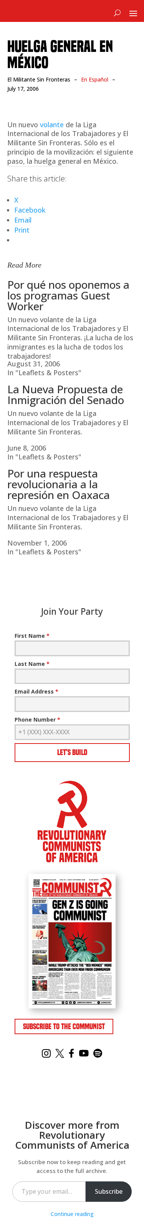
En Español (94, 79)
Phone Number (37, 719)
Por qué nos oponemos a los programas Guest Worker (68, 295)
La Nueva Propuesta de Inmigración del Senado (65, 394)
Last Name (32, 663)
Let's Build (72, 752)
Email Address (36, 691)
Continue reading (72, 1214)
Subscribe (108, 1191)
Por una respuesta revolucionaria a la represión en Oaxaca (58, 484)
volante (52, 124)
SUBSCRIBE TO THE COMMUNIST (64, 1026)
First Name (32, 635)
